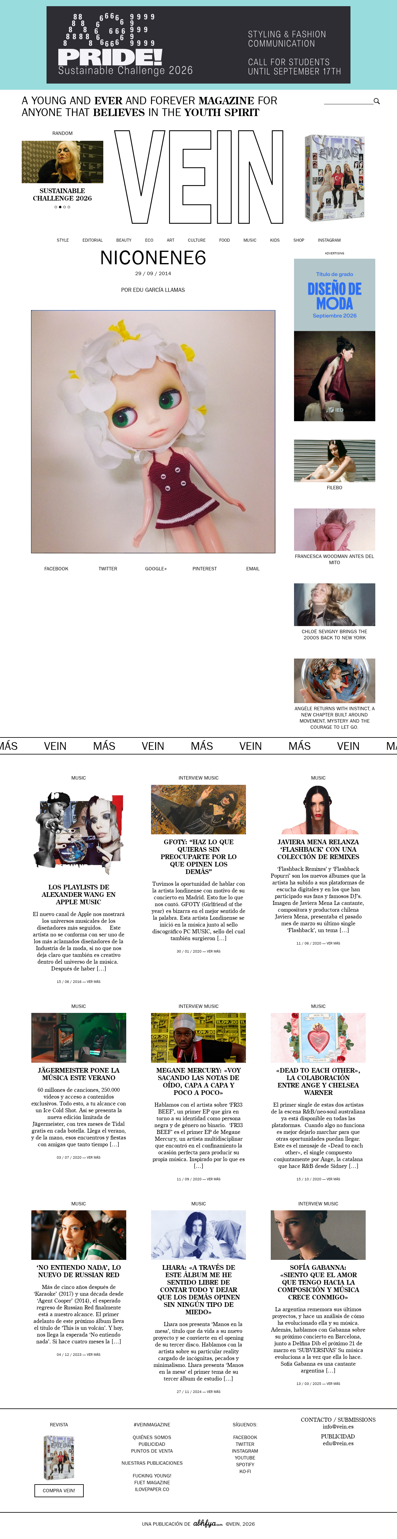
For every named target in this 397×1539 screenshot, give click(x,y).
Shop (298, 241)
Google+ (11, 1535)
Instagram (329, 241)
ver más (93, 982)
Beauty (124, 241)
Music (249, 241)
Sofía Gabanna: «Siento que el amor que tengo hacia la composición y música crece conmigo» (318, 1283)
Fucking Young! (152, 1476)
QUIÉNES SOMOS (152, 1438)
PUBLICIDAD (152, 1444)
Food (224, 241)
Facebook (245, 1438)
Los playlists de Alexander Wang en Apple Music (79, 895)
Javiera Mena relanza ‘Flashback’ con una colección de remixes (318, 850)
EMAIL (253, 569)
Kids (275, 241)
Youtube (245, 1458)
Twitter (245, 1444)
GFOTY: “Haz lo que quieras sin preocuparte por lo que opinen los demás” (199, 857)
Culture (197, 241)
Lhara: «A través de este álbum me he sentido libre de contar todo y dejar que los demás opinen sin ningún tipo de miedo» (198, 1290)
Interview (191, 778)
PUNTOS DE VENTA (152, 1451)
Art (170, 241)
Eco (149, 241)
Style (63, 241)
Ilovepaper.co (152, 1490)
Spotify (245, 1465)
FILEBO (334, 488)
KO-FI (245, 1472)
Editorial (93, 241)
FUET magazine (152, 1483)
